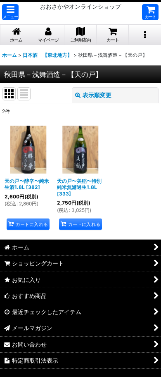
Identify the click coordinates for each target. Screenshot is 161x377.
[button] (10, 12)
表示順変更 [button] (97, 94)
